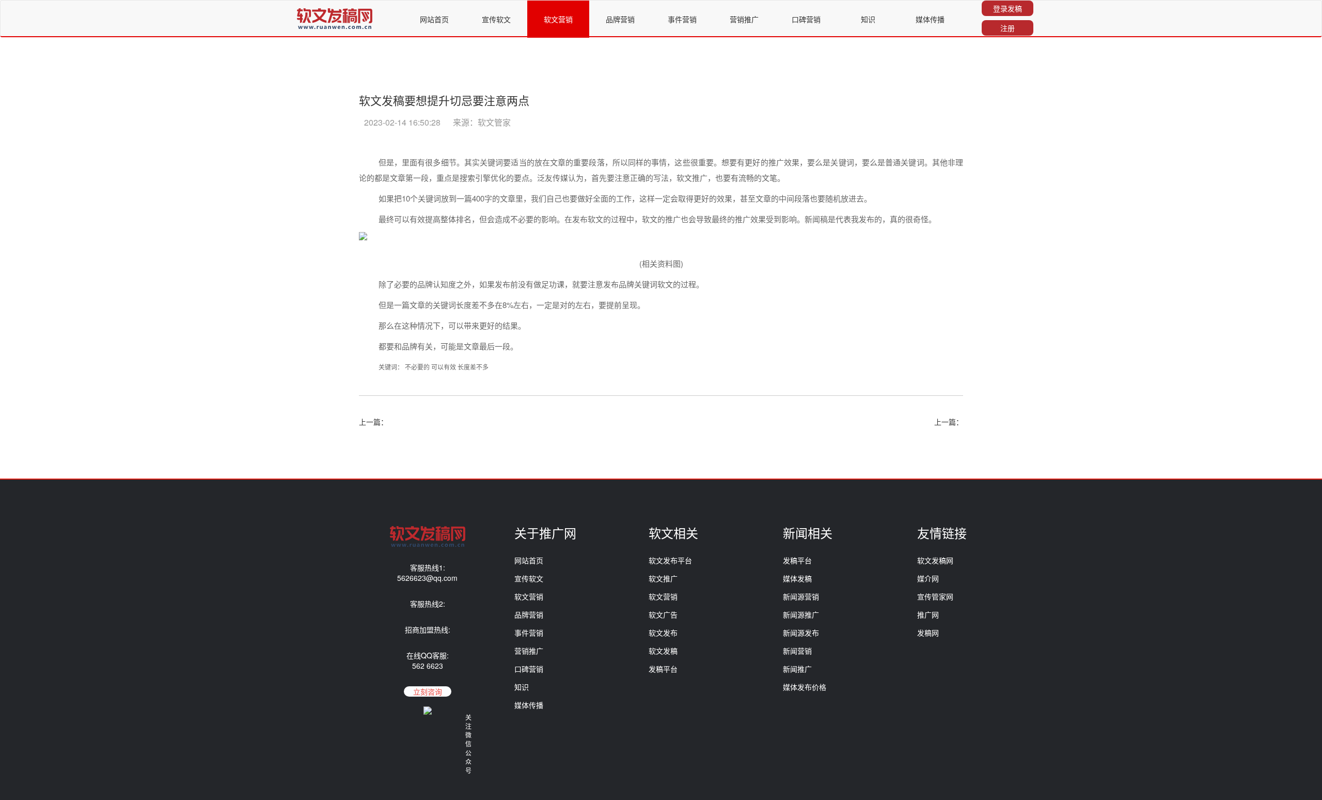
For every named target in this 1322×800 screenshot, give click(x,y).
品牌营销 (620, 19)
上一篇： (373, 422)
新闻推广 (797, 669)
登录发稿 (1007, 8)
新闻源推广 (801, 614)
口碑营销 (806, 19)
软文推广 (663, 578)
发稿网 (928, 632)
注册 (1007, 28)
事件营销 (682, 19)
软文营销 (558, 19)
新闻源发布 (801, 632)
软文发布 (663, 632)
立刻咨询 (427, 691)
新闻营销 (797, 650)
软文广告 (663, 614)
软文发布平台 (670, 560)
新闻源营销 (801, 596)
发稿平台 (663, 669)
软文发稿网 (935, 560)
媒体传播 (930, 19)
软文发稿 (663, 650)
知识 (868, 19)
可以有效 (443, 366)
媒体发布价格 (804, 687)
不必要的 (417, 366)
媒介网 (928, 578)
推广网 (928, 614)
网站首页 (434, 19)
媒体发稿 (797, 578)
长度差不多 (473, 366)
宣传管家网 (935, 596)
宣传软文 (496, 19)
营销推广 (744, 19)
